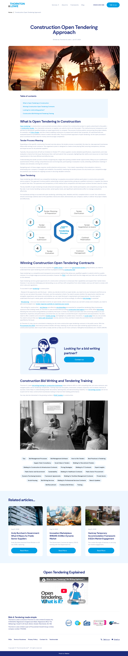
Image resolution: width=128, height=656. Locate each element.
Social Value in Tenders (62, 463)
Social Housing (32, 480)
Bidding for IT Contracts (83, 467)
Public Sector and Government (35, 472)
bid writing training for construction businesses (47, 385)
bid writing (100, 309)
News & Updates (95, 480)
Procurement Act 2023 (27, 325)
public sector (58, 268)
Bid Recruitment (51, 485)
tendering (36, 288)
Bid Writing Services (47, 480)
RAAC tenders (58, 395)
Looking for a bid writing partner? (33, 110)
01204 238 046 (98, 5)
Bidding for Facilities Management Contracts (78, 476)
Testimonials (53, 639)
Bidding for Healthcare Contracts (71, 472)
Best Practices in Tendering (96, 459)
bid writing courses (94, 390)
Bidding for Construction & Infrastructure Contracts (40, 467)
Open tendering (25, 126)
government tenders (79, 268)
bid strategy (87, 298)
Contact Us (43, 639)
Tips (24, 459)
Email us (117, 639)
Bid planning (25, 302)
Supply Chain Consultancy (42, 463)
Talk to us (113, 5)
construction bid (69, 270)
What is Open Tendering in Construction (36, 103)
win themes (43, 307)
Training (79, 485)
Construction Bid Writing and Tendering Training (38, 113)
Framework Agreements (53, 476)
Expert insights (99, 467)
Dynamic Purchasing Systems (31, 476)
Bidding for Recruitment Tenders (83, 463)
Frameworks (75, 5)
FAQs (10, 639)
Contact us (79, 359)
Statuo (67, 653)
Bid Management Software (59, 459)
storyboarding (61, 307)
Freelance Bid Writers (67, 485)
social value (88, 316)
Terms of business (20, 639)
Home (10, 12)
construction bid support (76, 309)
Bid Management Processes (38, 459)
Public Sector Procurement (94, 472)
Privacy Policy (33, 639)
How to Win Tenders (77, 459)
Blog (82, 5)
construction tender (27, 128)
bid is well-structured (46, 318)
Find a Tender (34, 132)
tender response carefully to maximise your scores (52, 304)
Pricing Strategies (66, 467)
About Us (65, 5)
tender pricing (50, 316)
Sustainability (52, 472)
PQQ (63, 275)
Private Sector (101, 476)
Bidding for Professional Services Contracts (72, 480)
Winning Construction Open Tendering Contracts (39, 106)
